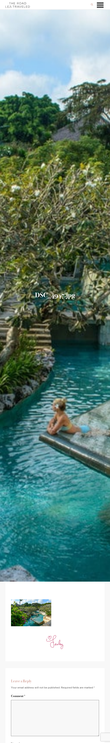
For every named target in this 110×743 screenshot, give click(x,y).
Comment (18, 696)
